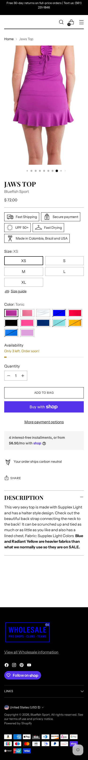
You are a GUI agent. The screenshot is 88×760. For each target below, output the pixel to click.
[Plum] (27, 333)
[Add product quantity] (23, 375)
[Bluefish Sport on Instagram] (14, 666)
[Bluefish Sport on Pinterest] (22, 666)
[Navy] (43, 323)
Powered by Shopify (18, 723)
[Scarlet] (75, 313)
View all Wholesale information (31, 652)
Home (9, 39)
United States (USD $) (25, 707)
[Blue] (59, 313)
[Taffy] (27, 313)
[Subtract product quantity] (8, 375)
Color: (14, 304)
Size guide (19, 291)
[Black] (11, 323)
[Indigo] (11, 333)
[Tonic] (11, 313)
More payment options (44, 422)
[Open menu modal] (81, 22)
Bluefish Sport (16, 191)
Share (15, 478)
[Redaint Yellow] (75, 323)
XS (23, 260)
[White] (43, 313)
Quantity (12, 366)
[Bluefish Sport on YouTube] (29, 666)
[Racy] (27, 323)
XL (23, 282)
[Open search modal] (61, 22)
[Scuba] (59, 323)
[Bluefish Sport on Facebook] (7, 666)
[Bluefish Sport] (6, 22)
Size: (11, 251)
